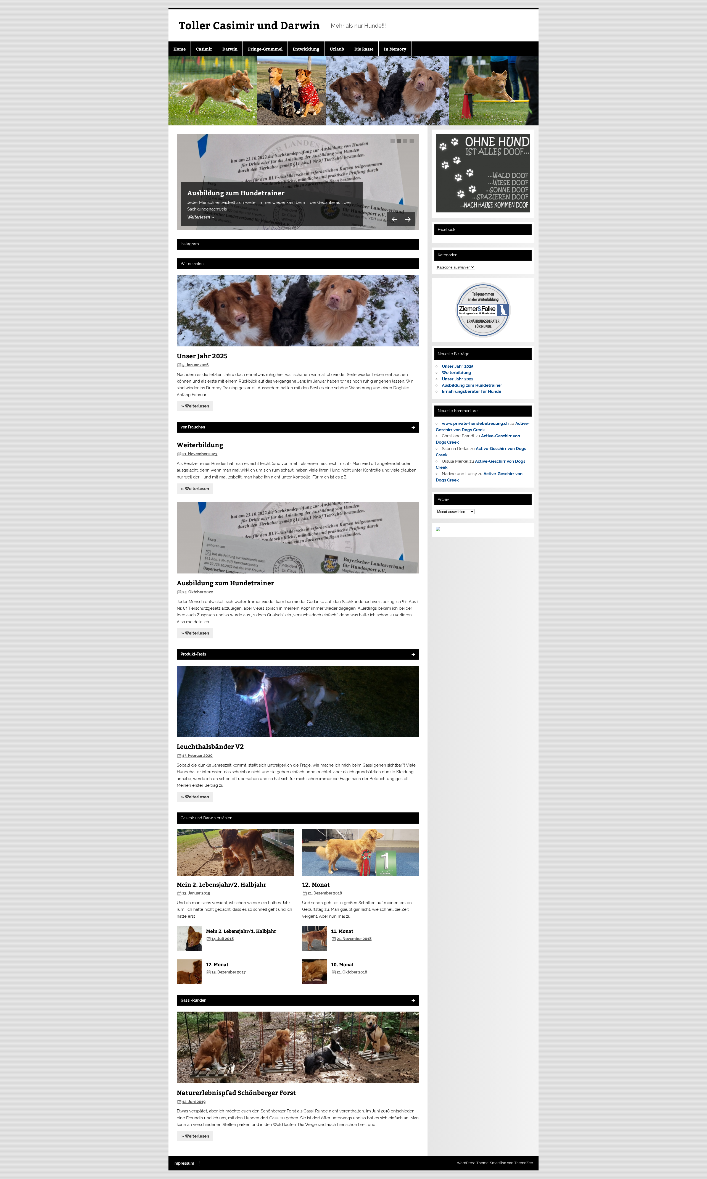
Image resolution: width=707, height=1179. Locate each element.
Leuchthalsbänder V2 (210, 746)
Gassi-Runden (193, 1000)
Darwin (230, 49)
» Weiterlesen (195, 406)
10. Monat (342, 964)
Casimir (204, 49)
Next (408, 219)
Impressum (183, 1163)
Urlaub (337, 49)
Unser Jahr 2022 (457, 379)
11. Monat (342, 931)
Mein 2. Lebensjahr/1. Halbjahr (241, 931)
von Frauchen (193, 427)
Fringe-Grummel (265, 49)
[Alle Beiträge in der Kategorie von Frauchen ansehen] (413, 427)
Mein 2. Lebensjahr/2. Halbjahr (221, 884)
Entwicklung (306, 49)
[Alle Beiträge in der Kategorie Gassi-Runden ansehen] (413, 1001)
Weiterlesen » (200, 217)
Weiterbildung (200, 444)
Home (179, 49)
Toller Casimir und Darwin (249, 25)
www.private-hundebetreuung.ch (475, 423)
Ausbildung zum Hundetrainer (235, 192)
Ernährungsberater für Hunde (471, 391)
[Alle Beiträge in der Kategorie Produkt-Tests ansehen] (413, 654)
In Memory (395, 49)
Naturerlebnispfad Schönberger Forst (236, 1092)
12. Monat (217, 964)
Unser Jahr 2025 (202, 355)
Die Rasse (363, 49)
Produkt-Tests (193, 654)
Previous (394, 219)
